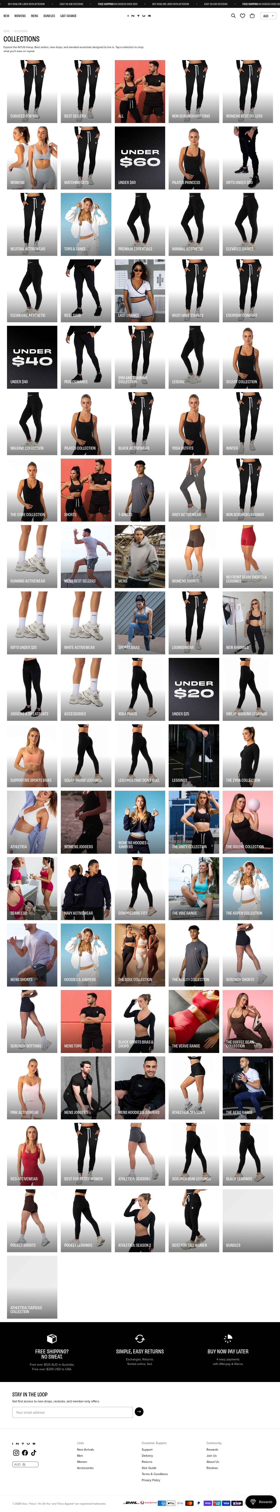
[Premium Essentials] (140, 224)
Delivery (147, 1455)
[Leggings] (194, 755)
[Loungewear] (194, 622)
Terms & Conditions (155, 1474)
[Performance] (86, 357)
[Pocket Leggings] (86, 1220)
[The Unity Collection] (194, 822)
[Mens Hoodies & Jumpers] (140, 1087)
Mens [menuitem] (34, 16)
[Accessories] (86, 689)
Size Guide (149, 1468)
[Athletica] (32, 822)
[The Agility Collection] (194, 955)
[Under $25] (194, 689)
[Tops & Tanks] (86, 224)
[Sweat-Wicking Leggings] (248, 689)
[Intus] (139, 16)
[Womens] (32, 158)
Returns (147, 1462)
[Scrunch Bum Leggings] (194, 1154)
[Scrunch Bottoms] (32, 1021)
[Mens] (140, 556)
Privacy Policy (151, 1480)
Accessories (85, 1468)
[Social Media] (16, 1453)
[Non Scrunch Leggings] (248, 490)
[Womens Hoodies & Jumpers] (140, 822)
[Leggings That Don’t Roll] (140, 755)
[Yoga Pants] (140, 689)
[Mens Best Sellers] (86, 556)
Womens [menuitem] (20, 16)
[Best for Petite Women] (86, 1154)
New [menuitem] (6, 16)
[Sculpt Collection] (248, 357)
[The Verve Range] (194, 1021)
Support (147, 1449)
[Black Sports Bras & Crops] (140, 1021)
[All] (140, 91)
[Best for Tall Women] (194, 1220)
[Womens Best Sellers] (248, 91)
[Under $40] (32, 357)
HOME (7, 31)
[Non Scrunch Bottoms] (194, 91)
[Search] (233, 16)
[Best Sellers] (86, 91)
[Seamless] (32, 888)
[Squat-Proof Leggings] (86, 755)
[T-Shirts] (140, 490)
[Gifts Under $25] (32, 622)
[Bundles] (248, 1220)
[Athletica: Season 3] (194, 1087)
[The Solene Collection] (248, 822)
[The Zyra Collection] (248, 755)
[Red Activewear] (32, 1154)
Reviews (212, 1468)
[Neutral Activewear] (32, 224)
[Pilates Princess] (194, 158)
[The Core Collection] (32, 490)
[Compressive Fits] (140, 888)
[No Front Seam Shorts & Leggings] (248, 556)
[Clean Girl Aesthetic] (32, 290)
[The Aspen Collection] (248, 888)
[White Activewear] (86, 622)
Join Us (211, 1455)
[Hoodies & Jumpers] (86, 955)
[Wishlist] (242, 16)
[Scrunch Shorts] (248, 955)
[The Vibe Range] (194, 888)
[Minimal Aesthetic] (194, 224)
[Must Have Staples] (194, 290)
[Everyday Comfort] (248, 290)
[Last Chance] (140, 290)
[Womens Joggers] (86, 822)
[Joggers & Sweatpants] (32, 689)
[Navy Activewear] (86, 888)
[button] (139, 1411)
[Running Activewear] (32, 556)
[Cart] (252, 16)
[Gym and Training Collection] (140, 357)
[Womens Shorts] (194, 556)
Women (82, 1462)
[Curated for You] (32, 91)
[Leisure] (194, 357)
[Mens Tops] (86, 1021)
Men (80, 1455)
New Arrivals (85, 1449)
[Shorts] (86, 490)
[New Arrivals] (248, 622)
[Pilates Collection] (86, 423)
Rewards (212, 1449)
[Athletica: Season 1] (140, 1154)
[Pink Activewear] (32, 1087)
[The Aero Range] (248, 1087)
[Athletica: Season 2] (140, 1220)
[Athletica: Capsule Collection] (32, 1287)
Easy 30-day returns (139, 3)
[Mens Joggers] (86, 1087)
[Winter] (248, 423)
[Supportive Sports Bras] (32, 755)
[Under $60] (140, 158)
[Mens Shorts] (32, 955)
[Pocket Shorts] (32, 1220)
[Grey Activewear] (194, 490)
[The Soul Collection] (140, 955)
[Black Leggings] (248, 1154)
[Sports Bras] (140, 622)
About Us (212, 1462)
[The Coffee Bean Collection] (248, 1021)
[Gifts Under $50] (248, 158)
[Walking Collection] (32, 423)
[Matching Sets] (86, 158)
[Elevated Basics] (248, 224)
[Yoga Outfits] (194, 423)
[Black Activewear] (140, 423)
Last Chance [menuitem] (68, 16)
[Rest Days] (86, 290)
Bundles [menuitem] (49, 16)
